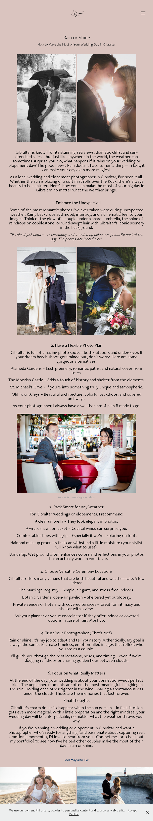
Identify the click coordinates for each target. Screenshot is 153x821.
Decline (74, 814)
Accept (132, 810)
